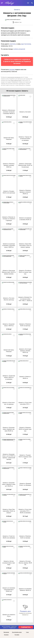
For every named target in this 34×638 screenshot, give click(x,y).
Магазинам (6, 632)
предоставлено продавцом (14, 77)
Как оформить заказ (17, 632)
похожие (12, 69)
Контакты (6, 634)
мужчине (13, 44)
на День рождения (19, 49)
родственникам (26, 44)
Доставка (17, 634)
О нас (27, 632)
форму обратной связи (16, 80)
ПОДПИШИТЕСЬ (25, 627)
